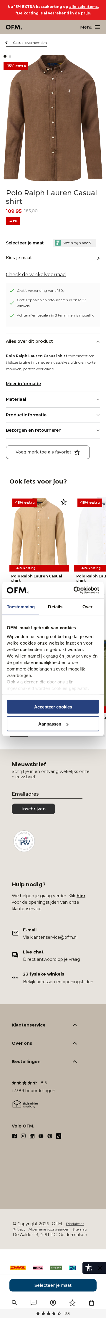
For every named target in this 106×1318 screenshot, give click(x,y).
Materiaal (16, 399)
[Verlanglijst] (72, 1302)
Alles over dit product (29, 341)
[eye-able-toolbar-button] (88, 1268)
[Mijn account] (53, 1302)
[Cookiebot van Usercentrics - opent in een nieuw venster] (74, 590)
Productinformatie (26, 415)
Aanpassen (49, 723)
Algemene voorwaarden (49, 1229)
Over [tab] (87, 606)
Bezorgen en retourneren (34, 430)
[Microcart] (91, 1302)
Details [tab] (55, 606)
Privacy (19, 1229)
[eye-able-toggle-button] (100, 1268)
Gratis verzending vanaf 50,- (41, 290)
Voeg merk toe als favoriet (43, 452)
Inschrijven (33, 809)
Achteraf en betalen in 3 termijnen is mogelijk (55, 315)
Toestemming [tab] (21, 606)
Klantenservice (29, 1025)
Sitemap (79, 1229)
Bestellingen (26, 1061)
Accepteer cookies (53, 706)
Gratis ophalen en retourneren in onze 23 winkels (51, 303)
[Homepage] (14, 27)
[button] (14, 1302)
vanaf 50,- (53, 1313)
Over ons (22, 1043)
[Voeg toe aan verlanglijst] (63, 502)
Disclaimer (75, 1223)
